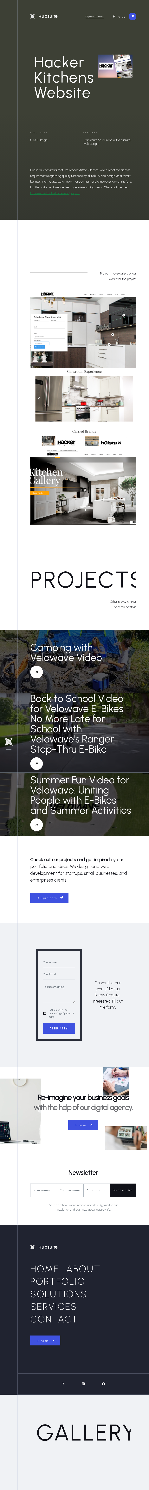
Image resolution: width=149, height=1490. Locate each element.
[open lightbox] (83, 330)
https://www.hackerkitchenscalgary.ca (55, 193)
